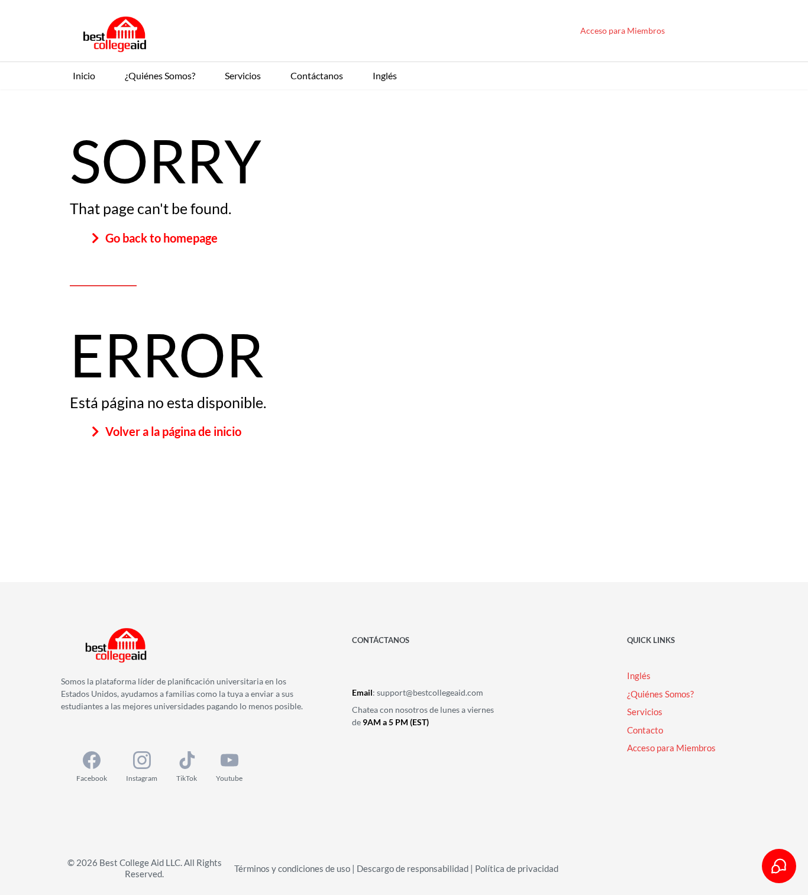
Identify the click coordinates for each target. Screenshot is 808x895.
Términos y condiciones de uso (292, 868)
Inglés (385, 75)
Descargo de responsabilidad (412, 868)
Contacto (645, 730)
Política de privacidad (516, 868)
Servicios (243, 75)
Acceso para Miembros (622, 30)
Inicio (84, 75)
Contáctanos (316, 75)
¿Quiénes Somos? (160, 75)
